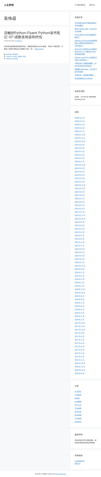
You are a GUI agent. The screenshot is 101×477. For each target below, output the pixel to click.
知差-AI (77, 464)
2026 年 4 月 (80, 121)
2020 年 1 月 (79, 262)
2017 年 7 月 (79, 340)
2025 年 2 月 (80, 158)
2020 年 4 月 (80, 256)
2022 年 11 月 (80, 215)
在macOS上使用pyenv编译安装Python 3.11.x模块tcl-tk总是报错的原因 (86, 51)
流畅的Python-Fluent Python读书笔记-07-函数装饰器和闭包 (32, 35)
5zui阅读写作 (80, 461)
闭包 (24, 56)
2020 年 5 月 (80, 252)
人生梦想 (9, 4)
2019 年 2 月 (79, 282)
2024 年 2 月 (80, 182)
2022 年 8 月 (80, 225)
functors (9, 56)
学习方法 (78, 405)
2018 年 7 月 (79, 303)
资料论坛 (92, 5)
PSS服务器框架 (80, 5)
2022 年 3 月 (80, 229)
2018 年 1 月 (79, 319)
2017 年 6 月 (79, 343)
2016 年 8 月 (79, 373)
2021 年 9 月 (79, 239)
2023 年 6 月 (80, 202)
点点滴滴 (78, 418)
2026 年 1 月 (79, 131)
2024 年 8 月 (80, 171)
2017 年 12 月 (80, 323)
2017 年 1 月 (79, 360)
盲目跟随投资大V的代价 (84, 78)
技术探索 (78, 415)
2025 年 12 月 (80, 134)
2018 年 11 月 (80, 289)
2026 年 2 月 (80, 128)
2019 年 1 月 (79, 286)
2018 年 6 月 (79, 306)
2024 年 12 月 (80, 165)
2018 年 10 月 (80, 293)
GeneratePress (60, 474)
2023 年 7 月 (80, 198)
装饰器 (20, 56)
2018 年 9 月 (79, 296)
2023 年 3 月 (80, 208)
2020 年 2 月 (80, 259)
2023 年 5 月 (80, 205)
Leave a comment (12, 58)
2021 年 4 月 (79, 242)
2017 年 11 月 (80, 326)
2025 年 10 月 (80, 141)
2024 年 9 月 (80, 168)
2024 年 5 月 (80, 175)
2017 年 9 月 (79, 333)
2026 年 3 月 (80, 124)
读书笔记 (15, 54)
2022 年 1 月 (79, 235)
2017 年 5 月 (79, 346)
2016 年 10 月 (80, 370)
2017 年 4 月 (79, 350)
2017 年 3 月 (79, 353)
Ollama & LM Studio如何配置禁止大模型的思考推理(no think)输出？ (86, 43)
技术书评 (9, 54)
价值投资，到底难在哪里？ (85, 75)
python (15, 56)
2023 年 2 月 (80, 212)
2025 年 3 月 (80, 155)
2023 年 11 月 (80, 188)
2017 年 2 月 (79, 356)
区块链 (77, 398)
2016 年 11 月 (80, 367)
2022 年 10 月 (80, 219)
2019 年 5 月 (79, 276)
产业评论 (78, 392)
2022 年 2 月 (80, 232)
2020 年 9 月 (80, 249)
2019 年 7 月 (79, 272)
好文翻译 (78, 402)
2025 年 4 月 (80, 151)
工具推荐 (78, 408)
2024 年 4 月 (80, 178)
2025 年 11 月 (80, 138)
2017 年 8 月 (79, 336)
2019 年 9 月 (80, 269)
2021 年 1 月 (79, 245)
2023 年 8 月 (80, 195)
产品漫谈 (78, 395)
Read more (39, 49)
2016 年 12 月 (80, 363)
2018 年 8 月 (79, 299)
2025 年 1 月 (79, 161)
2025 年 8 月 (80, 148)
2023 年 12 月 (80, 185)
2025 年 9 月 (80, 145)
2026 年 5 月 (80, 118)
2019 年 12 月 (80, 266)
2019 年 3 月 (80, 279)
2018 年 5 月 (79, 309)
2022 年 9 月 (80, 222)
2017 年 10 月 (80, 330)
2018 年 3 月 (79, 316)
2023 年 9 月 (80, 192)
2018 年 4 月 (79, 313)
